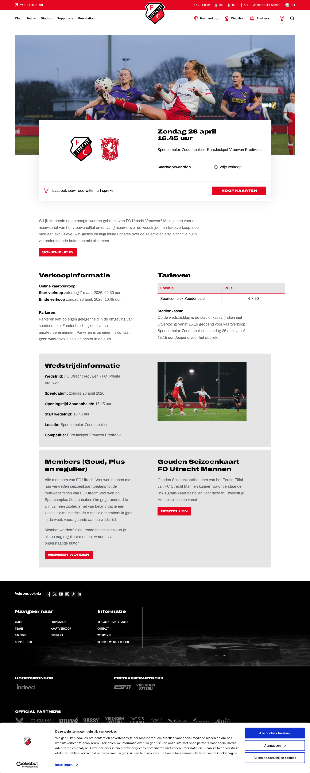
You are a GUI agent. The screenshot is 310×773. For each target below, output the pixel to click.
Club (18, 622)
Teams (19, 628)
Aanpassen (272, 745)
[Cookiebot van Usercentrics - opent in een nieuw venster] (27, 765)
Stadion (20, 635)
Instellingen (64, 764)
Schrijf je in (58, 252)
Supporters (23, 642)
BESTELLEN (174, 511)
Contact (103, 628)
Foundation (58, 622)
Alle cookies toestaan (275, 733)
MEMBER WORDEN (68, 555)
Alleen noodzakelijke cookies (274, 758)
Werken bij (104, 635)
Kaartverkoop (61, 628)
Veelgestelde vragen (112, 622)
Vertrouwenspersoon (113, 642)
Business (57, 635)
